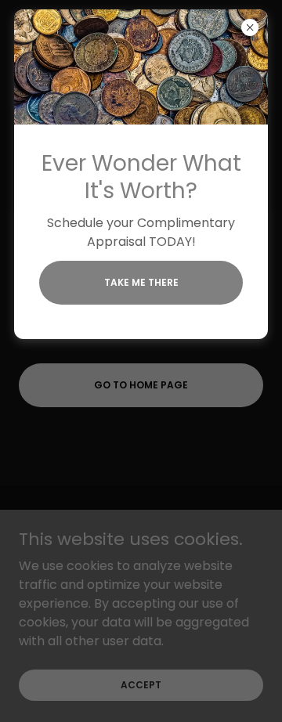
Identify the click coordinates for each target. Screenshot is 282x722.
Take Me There (141, 282)
